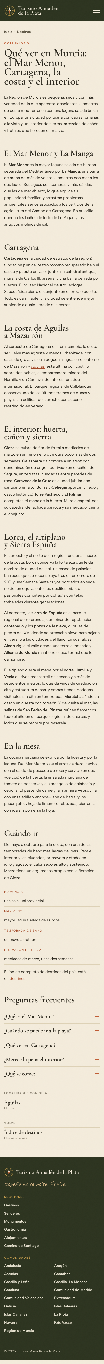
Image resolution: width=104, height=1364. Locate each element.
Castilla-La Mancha (70, 1282)
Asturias (11, 1274)
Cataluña (11, 1290)
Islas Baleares (65, 1306)
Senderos (12, 1213)
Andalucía (12, 1265)
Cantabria (62, 1274)
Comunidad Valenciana (23, 1298)
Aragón (60, 1265)
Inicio (8, 32)
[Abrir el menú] (96, 11)
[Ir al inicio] (94, 1352)
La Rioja (61, 1314)
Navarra (10, 1322)
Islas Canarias (16, 1314)
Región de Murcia (19, 1330)
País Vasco (63, 1322)
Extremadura (65, 1298)
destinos (17, 978)
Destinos (24, 32)
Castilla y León (16, 1282)
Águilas (38, 366)
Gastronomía (15, 1229)
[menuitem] (94, 1294)
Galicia (10, 1306)
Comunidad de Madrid (73, 1290)
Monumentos (15, 1221)
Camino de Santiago (21, 1245)
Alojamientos (15, 1237)
